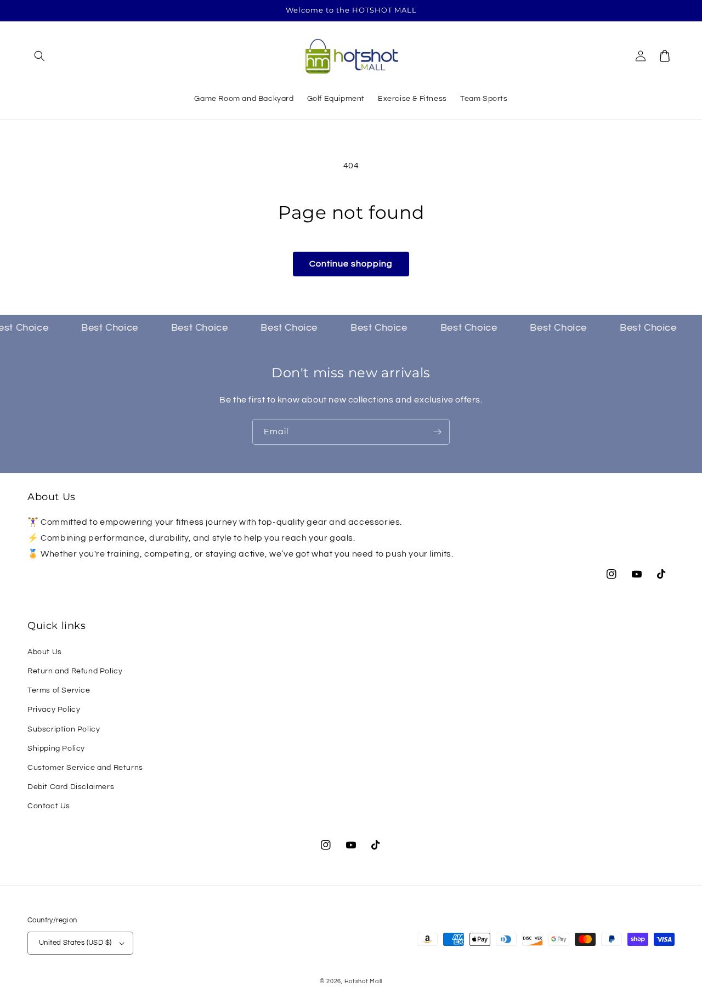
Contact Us (48, 806)
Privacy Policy (53, 709)
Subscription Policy (63, 729)
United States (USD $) (75, 942)
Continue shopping (351, 263)
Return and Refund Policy (74, 671)
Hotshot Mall (363, 981)
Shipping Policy (56, 748)
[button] (39, 56)
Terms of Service (58, 690)
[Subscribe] (437, 432)
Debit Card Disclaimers (70, 787)
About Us (44, 652)
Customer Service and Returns (85, 768)
